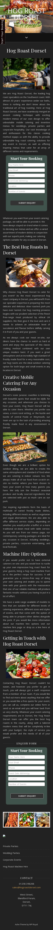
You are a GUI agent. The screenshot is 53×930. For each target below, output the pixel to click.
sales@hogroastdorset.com (26, 887)
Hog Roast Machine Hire (15, 866)
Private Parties (10, 846)
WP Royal (33, 924)
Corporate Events (12, 859)
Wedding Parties (11, 852)
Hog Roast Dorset (26, 14)
